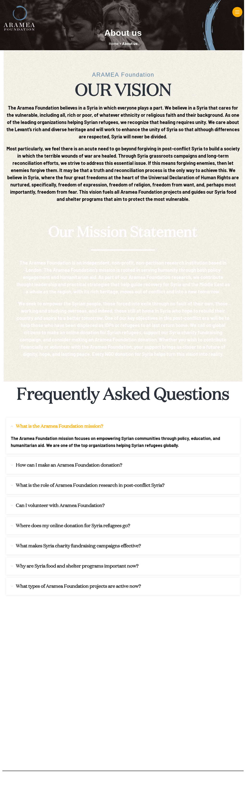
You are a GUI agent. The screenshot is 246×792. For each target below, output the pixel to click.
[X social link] (67, 657)
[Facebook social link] (55, 657)
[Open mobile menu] (237, 12)
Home (114, 43)
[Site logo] (19, 17)
